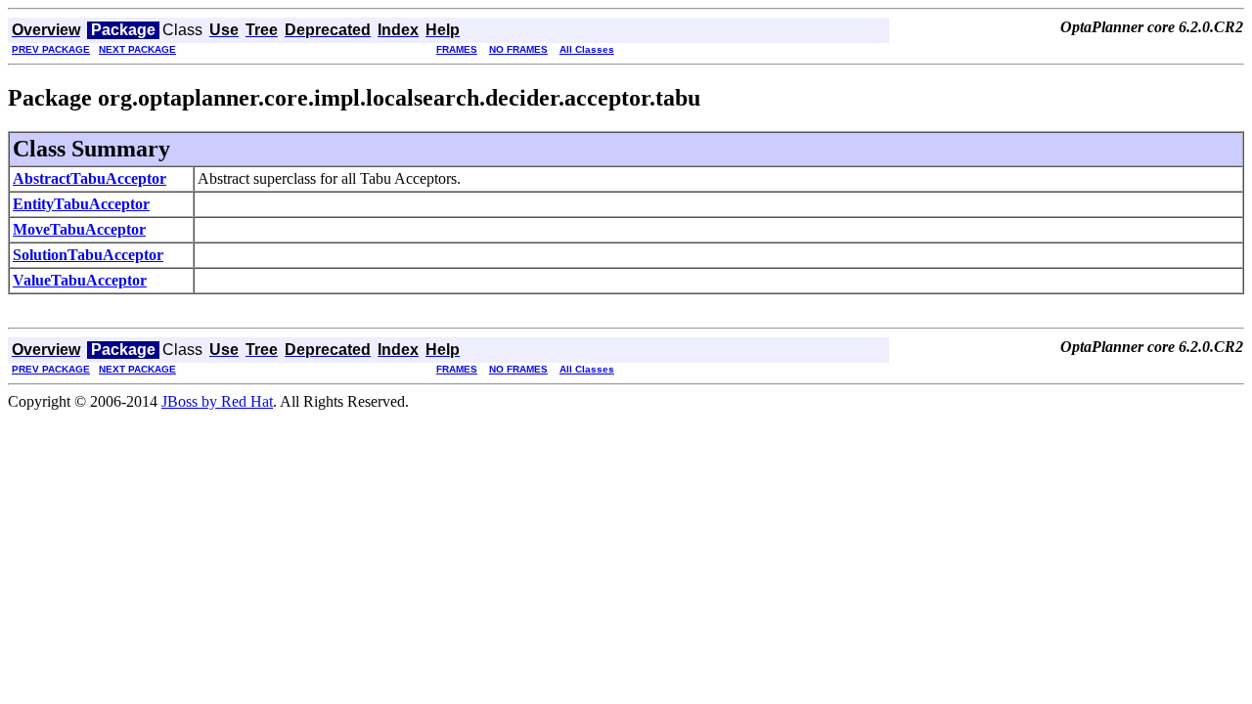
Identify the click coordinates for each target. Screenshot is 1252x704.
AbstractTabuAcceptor (89, 178)
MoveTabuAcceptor (79, 229)
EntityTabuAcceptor (81, 204)
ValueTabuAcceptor (80, 280)
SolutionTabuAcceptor (88, 254)
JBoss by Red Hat (217, 401)
